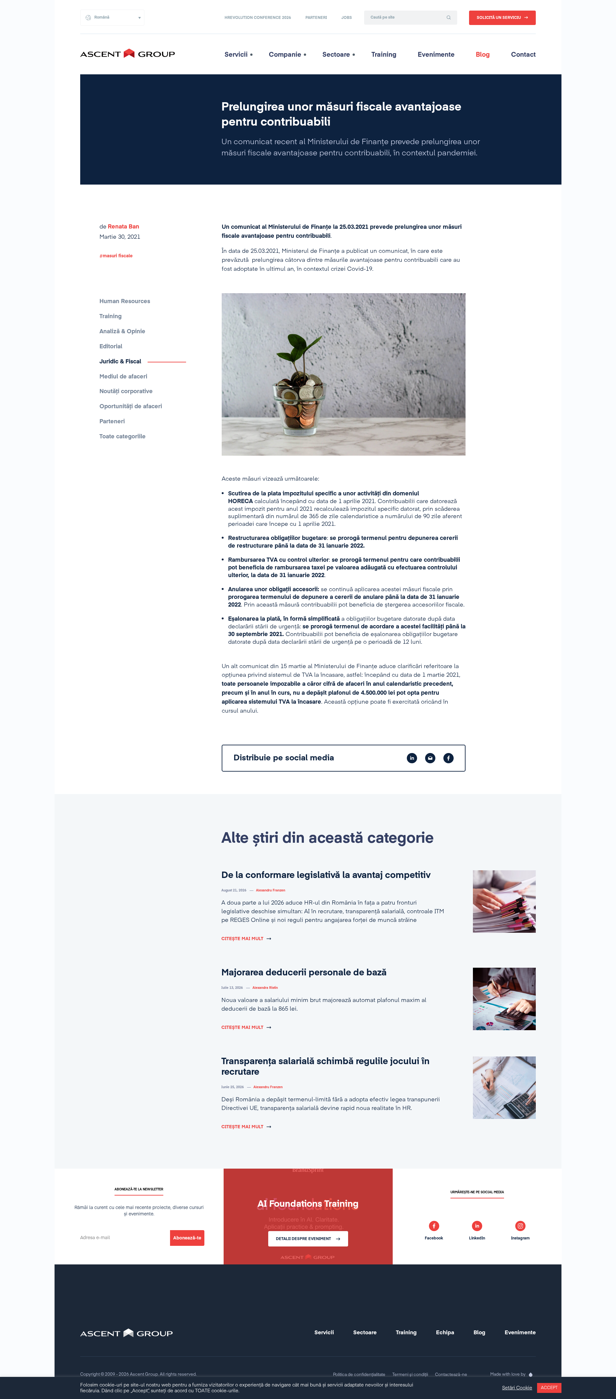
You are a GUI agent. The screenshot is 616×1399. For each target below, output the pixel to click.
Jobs (346, 18)
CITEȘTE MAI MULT (242, 939)
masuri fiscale (118, 256)
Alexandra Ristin (265, 987)
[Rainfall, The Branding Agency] (531, 1375)
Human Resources (124, 301)
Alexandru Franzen (270, 890)
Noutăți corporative (126, 391)
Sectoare (336, 55)
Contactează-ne (451, 1375)
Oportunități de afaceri (130, 407)
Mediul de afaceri (123, 377)
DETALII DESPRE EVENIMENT (303, 1239)
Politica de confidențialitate (359, 1375)
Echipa (445, 1333)
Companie (285, 55)
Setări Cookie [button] (517, 1388)
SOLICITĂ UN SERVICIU (499, 18)
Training (384, 55)
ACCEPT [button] (549, 1388)
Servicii (236, 55)
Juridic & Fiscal (120, 362)
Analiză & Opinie (122, 332)
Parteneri (316, 18)
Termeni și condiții (410, 1375)
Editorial (110, 347)
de (119, 227)
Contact (523, 55)
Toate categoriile (122, 437)
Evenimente (436, 55)
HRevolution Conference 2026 (258, 18)
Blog (483, 55)
